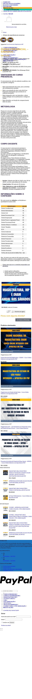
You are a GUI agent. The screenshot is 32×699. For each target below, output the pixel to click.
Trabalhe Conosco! (8, 570)
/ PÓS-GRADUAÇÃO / (9, 601)
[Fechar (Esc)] (0, 628)
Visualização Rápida (7, 351)
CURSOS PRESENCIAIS (12, 9)
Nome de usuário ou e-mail (8, 616)
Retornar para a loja (11, 27)
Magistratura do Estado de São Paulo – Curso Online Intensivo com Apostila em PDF (15, 392)
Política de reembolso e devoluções (12, 569)
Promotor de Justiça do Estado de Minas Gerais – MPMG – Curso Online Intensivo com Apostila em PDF (16, 462)
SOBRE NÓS (6, 2)
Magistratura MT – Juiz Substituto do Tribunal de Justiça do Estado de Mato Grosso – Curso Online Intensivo (16, 427)
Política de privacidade (9, 566)
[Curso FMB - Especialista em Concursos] (7, 42)
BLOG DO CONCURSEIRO (10, 5)
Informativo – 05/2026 (9, 560)
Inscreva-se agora (20, 311)
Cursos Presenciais (10, 44)
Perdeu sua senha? (6, 625)
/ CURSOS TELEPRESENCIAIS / (11, 595)
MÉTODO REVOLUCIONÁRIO (11, 3)
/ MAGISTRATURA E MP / (10, 597)
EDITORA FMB (7, 6)
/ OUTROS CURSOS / (9, 598)
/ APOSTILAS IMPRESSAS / (10, 604)
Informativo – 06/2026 (9, 556)
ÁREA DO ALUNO (8, 8)
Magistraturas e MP (19, 44)
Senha (3, 619)
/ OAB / (5, 600)
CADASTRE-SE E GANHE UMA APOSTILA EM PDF (17, 11)
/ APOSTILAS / (7, 603)
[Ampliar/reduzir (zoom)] (2, 628)
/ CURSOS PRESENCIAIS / (10, 594)
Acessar (12, 622)
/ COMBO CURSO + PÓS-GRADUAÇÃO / (14, 606)
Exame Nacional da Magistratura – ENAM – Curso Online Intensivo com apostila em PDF (16, 358)
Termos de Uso (7, 567)
